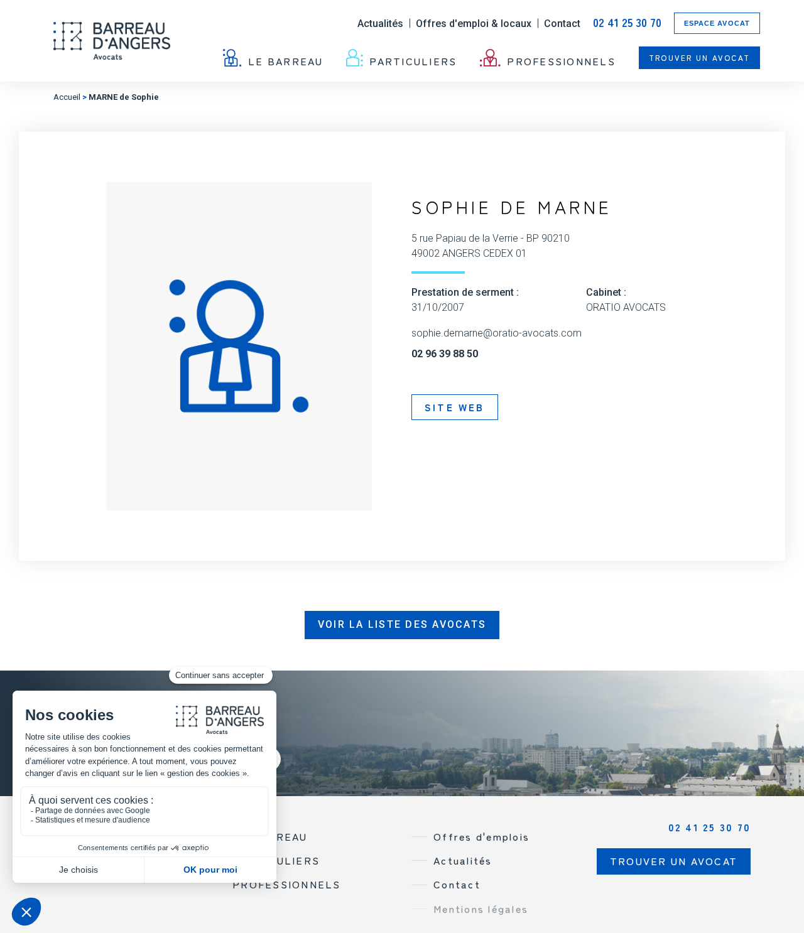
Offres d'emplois (481, 836)
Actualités (380, 24)
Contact (562, 24)
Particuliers (413, 60)
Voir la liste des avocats (402, 624)
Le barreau (285, 60)
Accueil (66, 97)
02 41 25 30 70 (627, 23)
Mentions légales (480, 908)
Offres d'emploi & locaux (473, 24)
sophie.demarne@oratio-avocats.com (496, 333)
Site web (455, 406)
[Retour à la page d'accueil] (111, 41)
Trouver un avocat (699, 57)
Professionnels (561, 60)
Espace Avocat (717, 23)
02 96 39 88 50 (444, 354)
